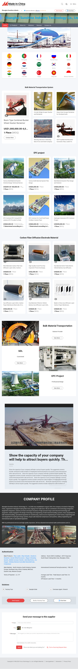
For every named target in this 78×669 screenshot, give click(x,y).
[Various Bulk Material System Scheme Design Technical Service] (13, 168)
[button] (37, 46)
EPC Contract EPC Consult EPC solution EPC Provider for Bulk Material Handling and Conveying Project (13, 219)
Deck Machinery (29, 560)
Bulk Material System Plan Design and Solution (64, 182)
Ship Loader (17, 556)
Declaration (59, 661)
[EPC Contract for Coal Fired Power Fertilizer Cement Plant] (39, 205)
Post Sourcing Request (66, 4)
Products (14, 25)
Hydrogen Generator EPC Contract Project (64, 219)
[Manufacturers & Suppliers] (14, 4)
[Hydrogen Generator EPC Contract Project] (64, 205)
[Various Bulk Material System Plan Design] (39, 168)
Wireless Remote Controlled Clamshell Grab (21, 562)
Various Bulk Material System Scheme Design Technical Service (13, 182)
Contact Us (48, 25)
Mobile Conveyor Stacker (16, 560)
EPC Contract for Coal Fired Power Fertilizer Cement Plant (39, 219)
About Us (22, 25)
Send (19, 647)
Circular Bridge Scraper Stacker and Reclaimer (43, 113)
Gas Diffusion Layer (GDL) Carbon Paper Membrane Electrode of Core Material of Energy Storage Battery (13, 304)
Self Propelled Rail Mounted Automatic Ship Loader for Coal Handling (65, 141)
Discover (39, 25)
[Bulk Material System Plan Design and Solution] (64, 168)
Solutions (31, 25)
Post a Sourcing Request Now (57, 647)
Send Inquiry (59, 10)
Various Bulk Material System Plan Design (39, 182)
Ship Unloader (25, 556)
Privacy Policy (67, 661)
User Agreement (50, 661)
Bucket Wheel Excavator (18, 558)
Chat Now (71, 10)
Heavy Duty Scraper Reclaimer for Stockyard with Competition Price (65, 113)
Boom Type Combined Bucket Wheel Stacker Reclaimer (16, 121)
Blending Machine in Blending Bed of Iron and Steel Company (43, 140)
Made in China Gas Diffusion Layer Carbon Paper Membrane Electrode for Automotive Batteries (64, 304)
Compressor (7, 564)
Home (5, 25)
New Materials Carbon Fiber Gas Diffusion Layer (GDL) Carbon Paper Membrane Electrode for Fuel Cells (12, 267)
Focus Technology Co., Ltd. (27, 661)
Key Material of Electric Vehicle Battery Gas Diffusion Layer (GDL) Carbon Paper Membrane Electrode (39, 304)
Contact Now (10, 137)
